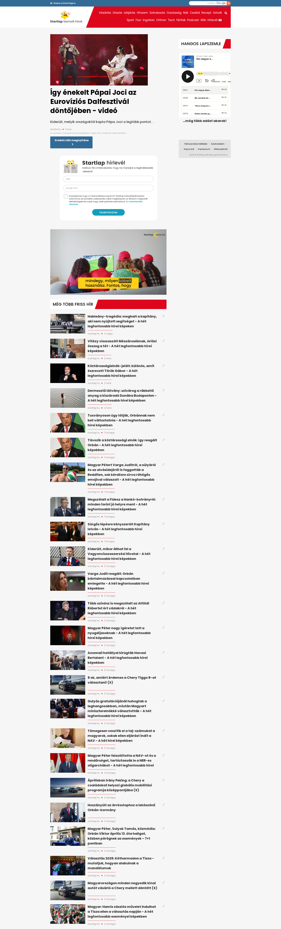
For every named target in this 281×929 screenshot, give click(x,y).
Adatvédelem (217, 143)
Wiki (203, 20)
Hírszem (142, 13)
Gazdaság (174, 13)
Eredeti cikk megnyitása (72, 140)
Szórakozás (157, 13)
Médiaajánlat (220, 149)
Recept (206, 13)
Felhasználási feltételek (195, 143)
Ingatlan (149, 20)
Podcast (193, 20)
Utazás (117, 13)
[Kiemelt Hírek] (68, 17)
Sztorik (217, 13)
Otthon (161, 20)
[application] (108, 262)
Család (195, 13)
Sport (130, 20)
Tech (171, 20)
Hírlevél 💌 (214, 20)
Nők (185, 13)
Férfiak (181, 20)
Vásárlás (105, 13)
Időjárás (129, 13)
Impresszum (204, 149)
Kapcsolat (189, 149)
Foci (138, 20)
